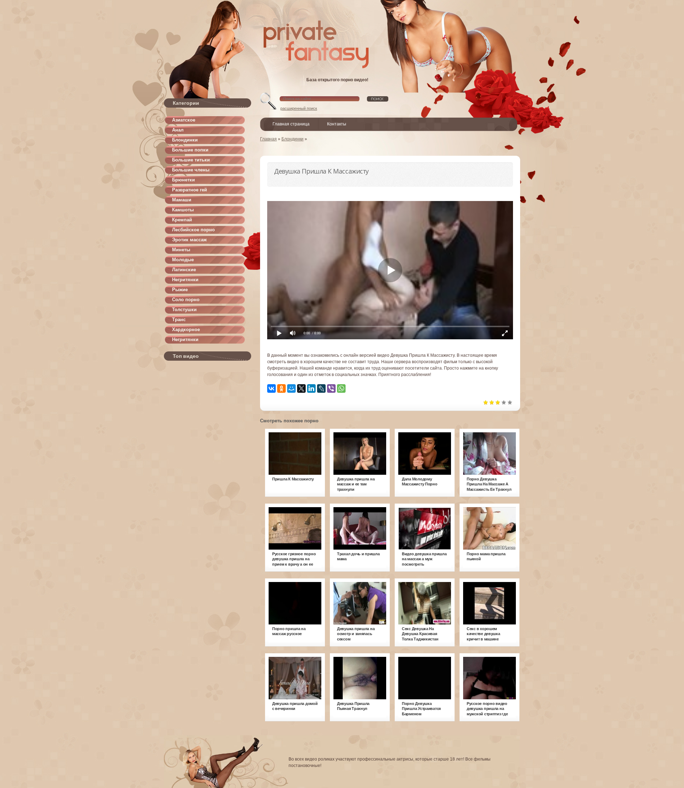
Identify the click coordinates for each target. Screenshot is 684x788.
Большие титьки (191, 160)
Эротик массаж (189, 239)
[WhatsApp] (341, 388)
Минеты (181, 249)
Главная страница (291, 124)
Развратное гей (189, 189)
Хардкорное (186, 329)
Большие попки (190, 150)
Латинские (184, 269)
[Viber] (331, 388)
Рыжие (180, 289)
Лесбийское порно (193, 229)
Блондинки (185, 140)
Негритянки (185, 279)
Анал (177, 130)
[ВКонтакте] (271, 388)
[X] (301, 388)
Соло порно (186, 299)
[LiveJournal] (321, 388)
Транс (179, 319)
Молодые (183, 259)
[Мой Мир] (291, 388)
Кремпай (182, 219)
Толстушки (184, 309)
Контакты (336, 124)
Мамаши (181, 199)
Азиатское (183, 120)
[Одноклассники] (281, 388)
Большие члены (190, 169)
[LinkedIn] (311, 388)
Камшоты (183, 209)
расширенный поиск (298, 108)
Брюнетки (183, 179)
